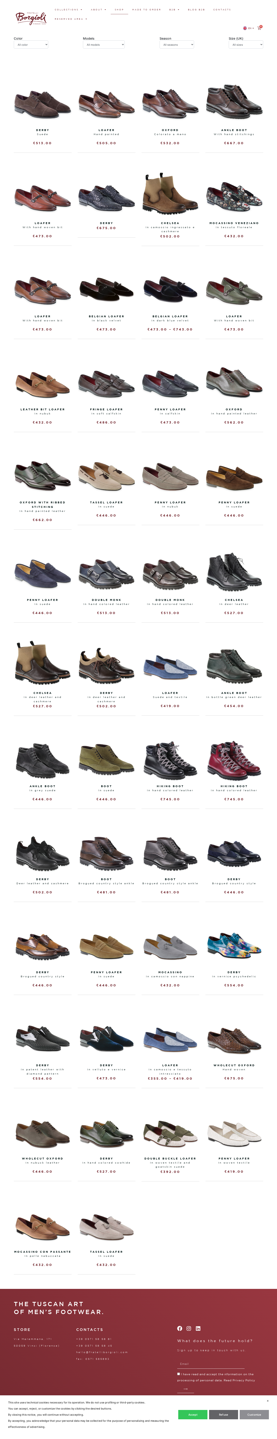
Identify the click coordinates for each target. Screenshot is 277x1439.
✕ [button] (268, 1400)
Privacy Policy (244, 1380)
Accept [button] (193, 1414)
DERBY (106, 223)
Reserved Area (69, 19)
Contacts (222, 9)
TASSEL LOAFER (106, 502)
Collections (67, 9)
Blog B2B (196, 9)
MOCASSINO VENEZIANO (234, 223)
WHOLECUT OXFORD (234, 1065)
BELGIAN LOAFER (107, 316)
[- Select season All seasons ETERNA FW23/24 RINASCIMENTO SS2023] (177, 44)
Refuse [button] (223, 1414)
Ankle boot (234, 130)
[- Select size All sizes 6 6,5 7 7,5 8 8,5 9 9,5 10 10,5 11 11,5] (246, 44)
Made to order (146, 9)
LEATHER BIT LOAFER (42, 409)
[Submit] (185, 1389)
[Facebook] (179, 1328)
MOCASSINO (170, 972)
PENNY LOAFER (170, 409)
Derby (42, 130)
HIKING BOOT (170, 786)
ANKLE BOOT (234, 693)
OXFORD (234, 409)
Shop (119, 9)
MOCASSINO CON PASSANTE (42, 1251)
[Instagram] (188, 1328)
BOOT (106, 786)
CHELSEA (170, 223)
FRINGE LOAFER (106, 409)
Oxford (170, 130)
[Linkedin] (198, 1328)
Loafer (107, 130)
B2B (172, 9)
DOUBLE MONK (106, 599)
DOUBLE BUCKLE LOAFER (170, 1158)
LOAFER (43, 223)
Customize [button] (254, 1414)
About (97, 9)
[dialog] (138, 1417)
